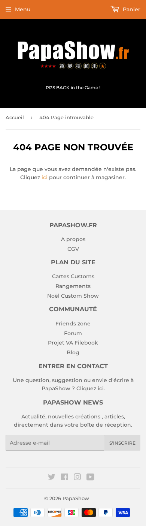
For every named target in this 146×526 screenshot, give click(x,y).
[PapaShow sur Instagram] (77, 478)
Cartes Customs (73, 276)
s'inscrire (122, 443)
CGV (73, 249)
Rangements (73, 286)
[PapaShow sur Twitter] (51, 478)
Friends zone (73, 323)
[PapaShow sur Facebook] (65, 478)
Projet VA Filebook (73, 342)
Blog (73, 352)
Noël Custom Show (73, 295)
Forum (73, 333)
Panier (130, 9)
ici (45, 177)
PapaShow (76, 498)
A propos (73, 239)
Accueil (15, 117)
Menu (22, 9)
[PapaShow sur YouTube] (90, 478)
